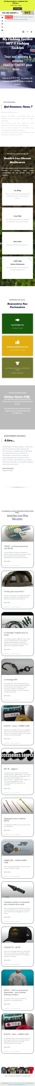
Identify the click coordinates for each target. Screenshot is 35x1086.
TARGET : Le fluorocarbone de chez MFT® (16, 547)
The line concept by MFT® (22, 19)
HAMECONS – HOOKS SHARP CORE (15, 861)
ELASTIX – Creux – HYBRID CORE (16, 726)
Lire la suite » (7, 561)
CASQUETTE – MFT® (12, 947)
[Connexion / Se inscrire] (31, 32)
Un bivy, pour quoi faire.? (14, 591)
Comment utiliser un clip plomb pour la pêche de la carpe (16, 903)
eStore (12, 1084)
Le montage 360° (11, 679)
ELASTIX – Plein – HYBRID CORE (16, 1034)
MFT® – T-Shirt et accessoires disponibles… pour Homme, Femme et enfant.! (16, 992)
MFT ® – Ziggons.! (11, 769)
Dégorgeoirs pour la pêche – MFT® (15, 819)
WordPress (25, 1084)
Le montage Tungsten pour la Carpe (16, 634)
